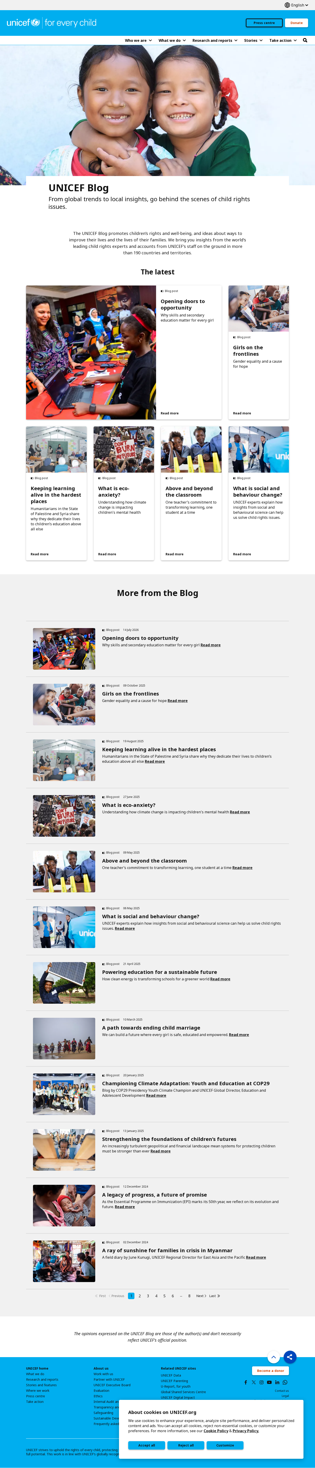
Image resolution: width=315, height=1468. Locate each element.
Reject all (186, 1445)
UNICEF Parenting (174, 1381)
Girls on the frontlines (248, 350)
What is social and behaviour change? (257, 491)
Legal (285, 1396)
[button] (290, 1357)
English (296, 5)
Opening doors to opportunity (183, 304)
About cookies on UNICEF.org (162, 1412)
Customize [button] (225, 1445)
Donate (297, 23)
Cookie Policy (216, 1430)
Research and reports (42, 1379)
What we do (35, 1374)
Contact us (282, 1391)
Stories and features (41, 1385)
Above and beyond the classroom (189, 491)
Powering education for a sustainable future (159, 971)
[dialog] (211, 1429)
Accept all (146, 1445)
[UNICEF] (51, 22)
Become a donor (270, 1370)
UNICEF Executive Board (112, 1385)
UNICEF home (37, 1368)
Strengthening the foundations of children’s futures (169, 1138)
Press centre (264, 23)
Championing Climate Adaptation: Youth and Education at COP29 (186, 1083)
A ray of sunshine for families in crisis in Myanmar (167, 1250)
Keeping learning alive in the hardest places (56, 494)
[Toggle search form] (305, 40)
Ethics (98, 1396)
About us (101, 1368)
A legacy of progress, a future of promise (154, 1194)
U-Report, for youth (175, 1386)
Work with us (103, 1374)
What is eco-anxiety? (113, 491)
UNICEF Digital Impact (178, 1397)
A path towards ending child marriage (151, 1027)
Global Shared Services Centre (183, 1392)
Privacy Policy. (246, 1430)
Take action (35, 1402)
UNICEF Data (171, 1375)
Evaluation (101, 1391)
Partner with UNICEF (109, 1379)
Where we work (37, 1391)
